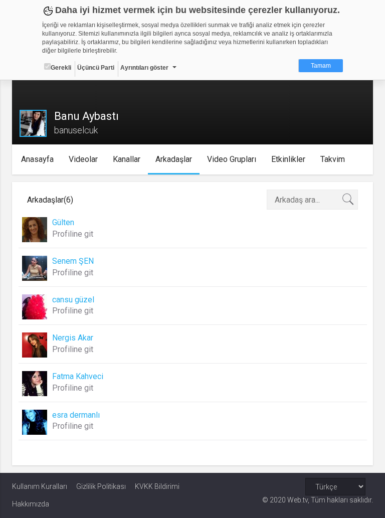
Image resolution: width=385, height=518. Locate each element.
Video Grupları (231, 159)
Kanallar (126, 159)
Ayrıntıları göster (144, 67)
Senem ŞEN (73, 261)
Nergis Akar (72, 337)
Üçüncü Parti (95, 67)
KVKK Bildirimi (157, 486)
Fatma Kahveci (77, 376)
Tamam (321, 65)
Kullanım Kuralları (39, 486)
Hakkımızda (30, 504)
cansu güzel (73, 299)
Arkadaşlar (173, 159)
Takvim (332, 159)
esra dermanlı (76, 415)
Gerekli (61, 67)
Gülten (63, 222)
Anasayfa (37, 159)
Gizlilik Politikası (101, 486)
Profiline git (72, 234)
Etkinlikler (288, 159)
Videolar (83, 159)
